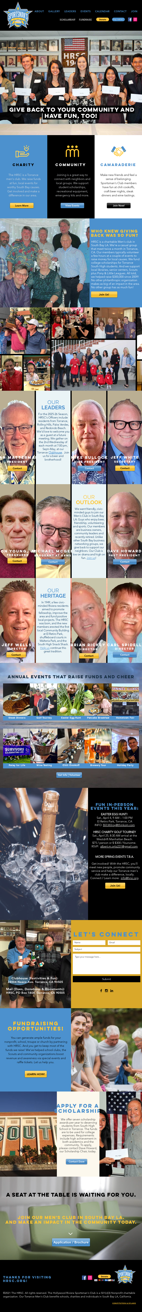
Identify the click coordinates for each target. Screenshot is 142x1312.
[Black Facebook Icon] (101, 991)
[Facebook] (130, 19)
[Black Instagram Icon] (106, 991)
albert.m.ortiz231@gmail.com (119, 846)
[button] (102, 19)
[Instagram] (135, 19)
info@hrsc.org (129, 878)
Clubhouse (55, 452)
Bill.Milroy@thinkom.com (119, 825)
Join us (91, 558)
